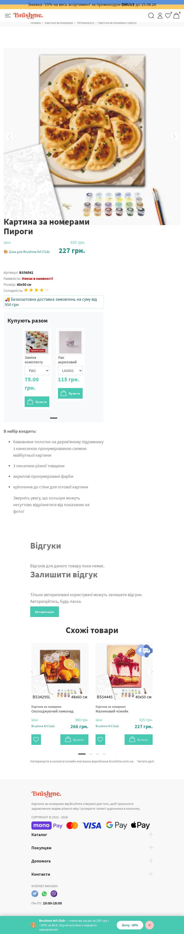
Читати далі (145, 761)
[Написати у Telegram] (34, 893)
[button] (44, 250)
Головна (35, 22)
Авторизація (44, 612)
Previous (9, 136)
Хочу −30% (130, 925)
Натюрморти (85, 22)
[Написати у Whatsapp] (44, 893)
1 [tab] (53, 418)
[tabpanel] (37, 368)
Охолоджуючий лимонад (52, 709)
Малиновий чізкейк (112, 709)
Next (174, 136)
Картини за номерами (59, 22)
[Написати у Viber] (54, 893)
